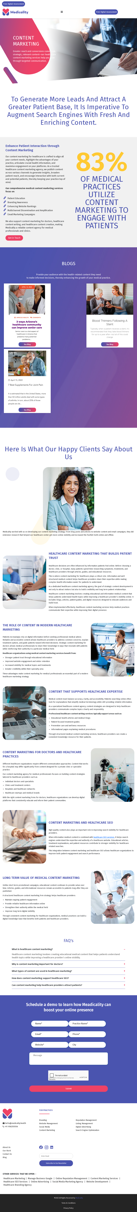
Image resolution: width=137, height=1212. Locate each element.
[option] (68, 506)
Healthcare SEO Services (15, 1181)
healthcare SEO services (103, 837)
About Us (6, 1147)
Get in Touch (14, 238)
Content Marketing (47, 1130)
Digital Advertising (83, 1127)
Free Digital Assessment (13, 4)
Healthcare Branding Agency (17, 1185)
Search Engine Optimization (87, 1130)
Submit (69, 1089)
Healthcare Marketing (14, 1178)
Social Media (44, 1127)
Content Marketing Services (104, 1178)
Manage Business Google (40, 1178)
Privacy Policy (68, 1208)
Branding (43, 1120)
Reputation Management (86, 1120)
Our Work (7, 1151)
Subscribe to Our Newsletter (56, 1163)
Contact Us (7, 1154)
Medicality (79, 1198)
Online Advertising (40, 1181)
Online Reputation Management (71, 1178)
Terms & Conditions (69, 1203)
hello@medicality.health (15, 1123)
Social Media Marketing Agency (68, 1181)
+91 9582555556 (11, 1126)
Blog (5, 1157)
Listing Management (84, 1123)
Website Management (48, 1123)
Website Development (97, 1181)
